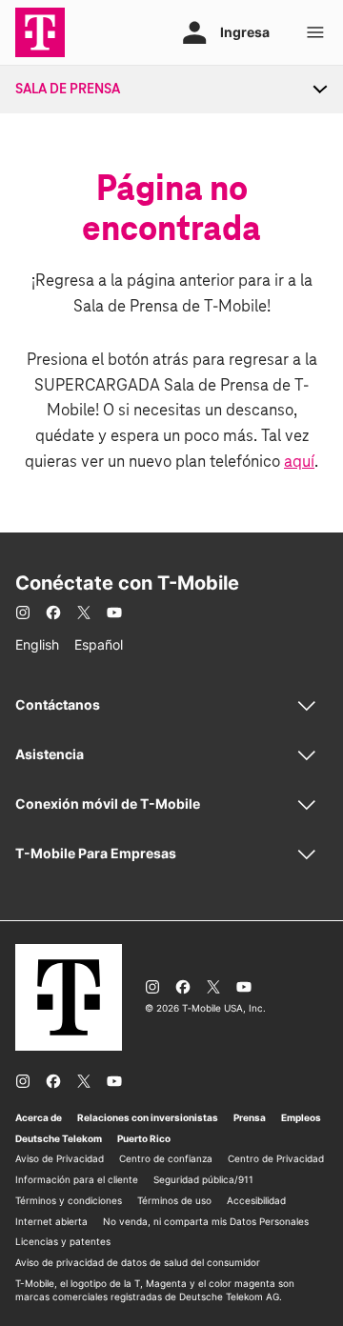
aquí (299, 462)
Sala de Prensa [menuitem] (67, 89)
